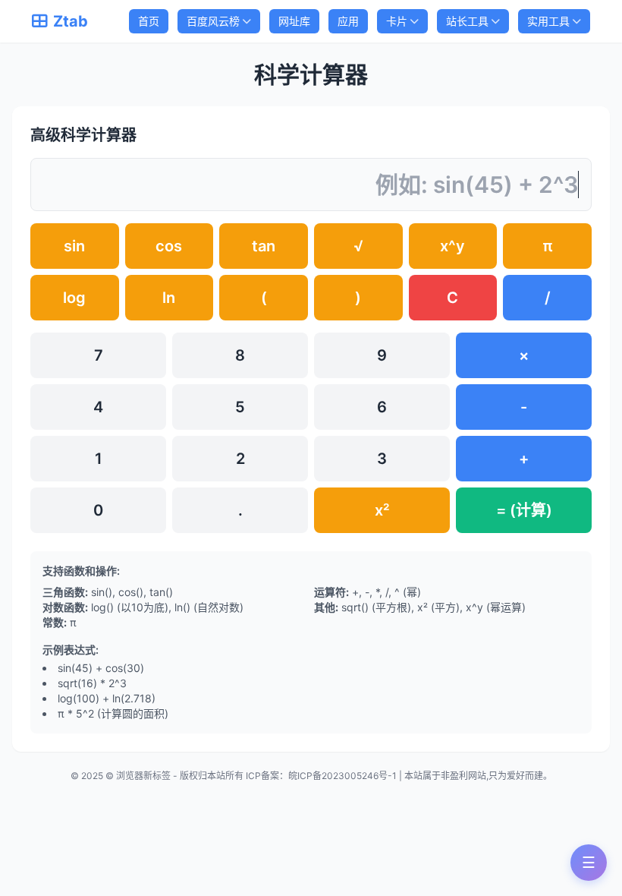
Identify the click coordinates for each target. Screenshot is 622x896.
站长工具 (467, 20)
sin (74, 246)
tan (263, 246)
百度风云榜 (213, 20)
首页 (148, 20)
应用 (348, 20)
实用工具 (548, 20)
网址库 (294, 20)
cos (169, 246)
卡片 (396, 20)
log (74, 298)
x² (382, 510)
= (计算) (524, 510)
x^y (452, 246)
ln (168, 298)
